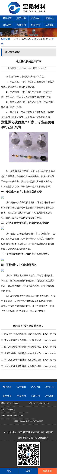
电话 (9, 471)
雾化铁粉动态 (41, 39)
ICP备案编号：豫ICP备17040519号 (33, 438)
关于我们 (21, 18)
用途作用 (21, 25)
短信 (28, 471)
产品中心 (35, 18)
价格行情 (35, 25)
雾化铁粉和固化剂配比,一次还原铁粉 (22, 340)
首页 (15, 39)
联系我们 (49, 25)
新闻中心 (49, 18)
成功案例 (7, 25)
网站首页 (7, 18)
